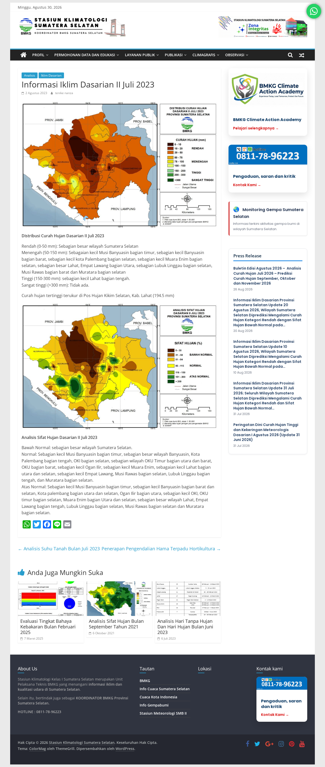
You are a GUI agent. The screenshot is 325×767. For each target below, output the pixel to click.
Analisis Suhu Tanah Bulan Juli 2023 (59, 548)
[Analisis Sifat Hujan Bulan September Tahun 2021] (119, 598)
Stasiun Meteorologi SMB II (163, 713)
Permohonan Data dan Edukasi (84, 54)
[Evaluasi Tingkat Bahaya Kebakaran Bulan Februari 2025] (51, 598)
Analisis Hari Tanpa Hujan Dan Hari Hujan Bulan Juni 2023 (185, 626)
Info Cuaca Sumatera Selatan (165, 688)
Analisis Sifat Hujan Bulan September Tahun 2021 (116, 624)
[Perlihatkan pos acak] (301, 55)
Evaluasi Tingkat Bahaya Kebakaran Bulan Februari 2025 (48, 626)
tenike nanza (64, 93)
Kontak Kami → (247, 184)
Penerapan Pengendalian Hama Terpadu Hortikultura (161, 548)
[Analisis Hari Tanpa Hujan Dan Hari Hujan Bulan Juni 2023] (188, 598)
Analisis (29, 75)
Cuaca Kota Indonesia (158, 697)
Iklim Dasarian (51, 75)
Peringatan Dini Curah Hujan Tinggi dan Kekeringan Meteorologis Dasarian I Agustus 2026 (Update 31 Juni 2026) (266, 432)
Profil (38, 54)
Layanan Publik (140, 54)
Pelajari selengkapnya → (256, 128)
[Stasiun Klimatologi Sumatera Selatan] (23, 55)
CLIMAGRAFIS (203, 54)
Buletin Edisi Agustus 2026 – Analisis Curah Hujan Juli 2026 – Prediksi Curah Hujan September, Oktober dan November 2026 (267, 276)
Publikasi (174, 54)
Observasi (234, 54)
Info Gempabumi (154, 705)
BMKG (145, 680)
